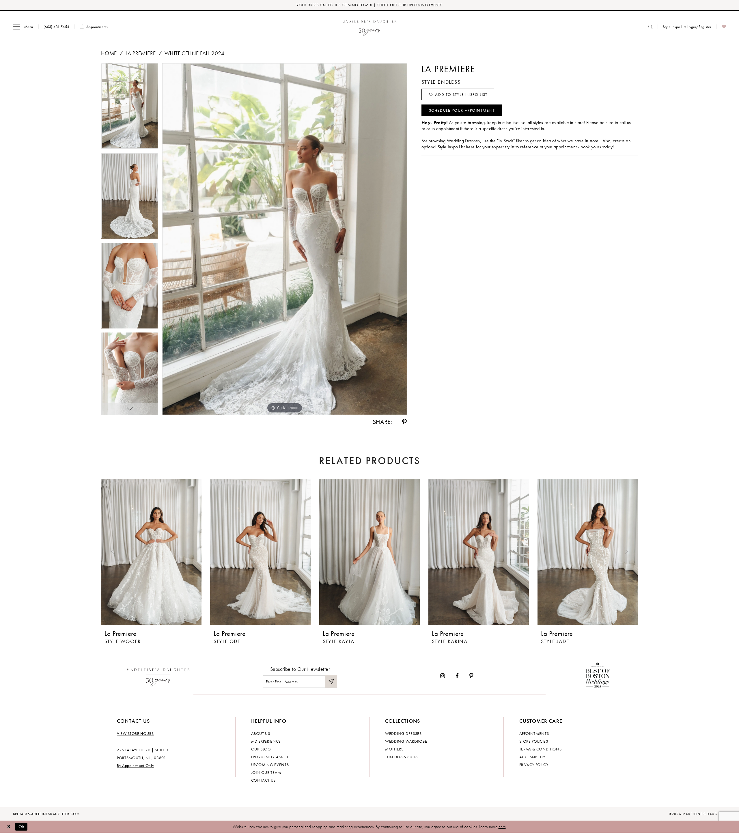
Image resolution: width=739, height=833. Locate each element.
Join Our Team (266, 772)
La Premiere (141, 53)
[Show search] (650, 27)
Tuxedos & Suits (401, 756)
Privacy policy (533, 764)
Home (109, 53)
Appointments (534, 733)
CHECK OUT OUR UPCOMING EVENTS (409, 5)
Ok (21, 827)
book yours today (597, 147)
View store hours (135, 733)
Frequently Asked (269, 756)
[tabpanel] (129, 108)
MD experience (266, 741)
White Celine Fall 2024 (194, 53)
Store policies (533, 741)
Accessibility (532, 756)
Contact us (263, 780)
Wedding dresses (403, 733)
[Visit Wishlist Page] (723, 27)
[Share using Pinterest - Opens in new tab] (404, 422)
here (470, 147)
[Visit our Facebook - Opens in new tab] (457, 676)
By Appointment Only (135, 765)
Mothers (394, 749)
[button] (23, 26)
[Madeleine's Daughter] (158, 676)
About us (260, 733)
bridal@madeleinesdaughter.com (46, 814)
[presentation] (151, 552)
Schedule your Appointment (462, 110)
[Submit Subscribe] (331, 681)
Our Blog (261, 749)
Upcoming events (270, 764)
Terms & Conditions (540, 749)
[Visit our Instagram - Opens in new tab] (442, 676)
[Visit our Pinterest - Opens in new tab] (471, 676)
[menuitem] (23, 26)
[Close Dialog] (8, 827)
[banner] (370, 26)
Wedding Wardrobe (406, 741)
